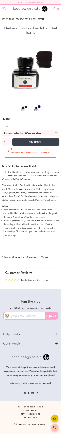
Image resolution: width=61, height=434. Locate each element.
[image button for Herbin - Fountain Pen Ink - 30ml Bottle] (24, 108)
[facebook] (28, 393)
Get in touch (11, 344)
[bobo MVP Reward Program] (54, 418)
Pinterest (33, 257)
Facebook (19, 257)
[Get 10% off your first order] (54, 427)
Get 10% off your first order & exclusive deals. (30, 308)
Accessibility (30, 418)
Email (46, 257)
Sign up (51, 315)
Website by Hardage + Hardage (32, 424)
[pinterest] (32, 393)
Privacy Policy (30, 410)
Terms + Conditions (30, 414)
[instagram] (24, 393)
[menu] (4, 8)
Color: (5, 127)
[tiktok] (37, 393)
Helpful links (11, 335)
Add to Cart (36, 142)
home (4, 19)
